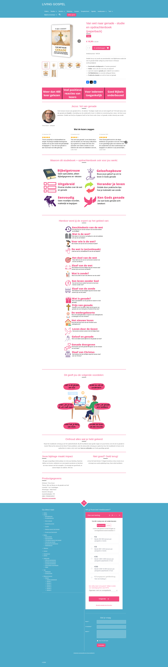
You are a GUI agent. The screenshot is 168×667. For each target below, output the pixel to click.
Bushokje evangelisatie (50, 562)
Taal (45, 570)
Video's (45, 513)
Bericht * (87, 631)
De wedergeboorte (49, 518)
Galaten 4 (49, 586)
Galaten (47, 578)
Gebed (46, 567)
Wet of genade (48, 521)
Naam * (87, 621)
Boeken (45, 535)
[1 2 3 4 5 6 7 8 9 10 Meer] (88, 48)
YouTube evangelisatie (50, 563)
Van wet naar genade (50, 542)
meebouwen (46, 558)
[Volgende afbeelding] (79, 41)
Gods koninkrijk (48, 538)
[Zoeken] (60, 14)
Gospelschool (47, 553)
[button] (45, 65)
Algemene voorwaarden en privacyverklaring (84, 653)
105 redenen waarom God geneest (53, 540)
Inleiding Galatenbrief (52, 579)
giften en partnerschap (50, 560)
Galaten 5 (49, 588)
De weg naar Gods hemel (51, 532)
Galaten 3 (49, 585)
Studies (45, 514)
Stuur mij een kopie (103, 640)
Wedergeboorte (48, 545)
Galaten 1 (49, 581)
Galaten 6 (49, 590)
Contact (45, 551)
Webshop (46, 548)
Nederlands (48, 571)
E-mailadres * (88, 626)
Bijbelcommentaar (48, 576)
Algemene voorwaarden (49, 498)
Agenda (45, 555)
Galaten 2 (49, 583)
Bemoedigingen (48, 516)
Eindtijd (47, 526)
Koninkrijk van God (49, 523)
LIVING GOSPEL (53, 4)
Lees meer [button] (74, 149)
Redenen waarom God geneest (52, 529)
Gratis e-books (48, 536)
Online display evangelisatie (51, 565)
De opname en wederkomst (51, 543)
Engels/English (48, 573)
